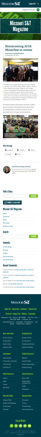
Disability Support (23, 324)
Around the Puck (8, 256)
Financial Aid (32, 309)
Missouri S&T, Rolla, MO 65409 (13, 317)
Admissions (15, 309)
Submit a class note (13, 202)
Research (9, 313)
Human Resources (27, 373)
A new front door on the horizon (24, 281)
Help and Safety (8, 395)
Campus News (7, 341)
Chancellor (25, 400)
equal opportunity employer (27, 431)
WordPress (20, 434)
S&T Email (6, 387)
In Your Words (7, 247)
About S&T (7, 309)
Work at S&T (25, 378)
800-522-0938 (15, 319)
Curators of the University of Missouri (23, 432)
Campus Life (16, 313)
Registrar (24, 358)
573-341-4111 (33, 317)
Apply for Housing (27, 347)
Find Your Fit (7, 367)
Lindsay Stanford (18, 53)
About (5, 213)
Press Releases (26, 406)
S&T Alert (6, 409)
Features (5, 250)
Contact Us (6, 216)
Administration (26, 395)
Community (31, 313)
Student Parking (26, 367)
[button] (38, 3)
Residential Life (27, 333)
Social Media (20, 420)
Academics (23, 309)
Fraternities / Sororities (10, 361)
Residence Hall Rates (28, 344)
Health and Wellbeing (9, 403)
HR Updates (25, 389)
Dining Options (26, 341)
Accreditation (8, 322)
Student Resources (28, 353)
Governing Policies (27, 409)
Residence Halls (26, 338)
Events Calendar (8, 338)
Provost (24, 403)
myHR (24, 386)
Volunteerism (7, 364)
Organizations (7, 358)
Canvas (5, 384)
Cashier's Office (26, 361)
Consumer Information (24, 322)
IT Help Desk (6, 406)
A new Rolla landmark (15, 284)
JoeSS (4, 381)
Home (5, 220)
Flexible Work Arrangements (26, 382)
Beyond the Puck (8, 260)
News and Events (8, 333)
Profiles (5, 253)
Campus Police (7, 400)
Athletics (24, 313)
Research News (7, 347)
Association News (23, 171)
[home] (14, 3)
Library (5, 378)
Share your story (8, 226)
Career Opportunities (28, 364)
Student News (7, 344)
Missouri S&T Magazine (20, 25)
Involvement (7, 353)
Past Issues (6, 223)
